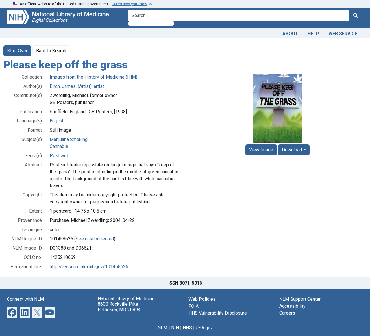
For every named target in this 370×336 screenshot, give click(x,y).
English (57, 121)
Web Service (342, 33)
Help (313, 33)
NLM (162, 328)
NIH (175, 328)
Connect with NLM (25, 299)
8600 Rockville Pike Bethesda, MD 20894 (119, 306)
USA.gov (204, 328)
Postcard (59, 155)
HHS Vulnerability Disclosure (217, 313)
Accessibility (292, 306)
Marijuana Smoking (69, 139)
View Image (261, 150)
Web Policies (202, 299)
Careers (287, 313)
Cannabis (59, 146)
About (290, 33)
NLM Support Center (300, 299)
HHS (187, 328)
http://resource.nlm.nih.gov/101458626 (89, 266)
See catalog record (95, 239)
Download (292, 150)
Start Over (17, 50)
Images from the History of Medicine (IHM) (93, 77)
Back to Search (51, 50)
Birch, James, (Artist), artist (77, 86)
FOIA (193, 306)
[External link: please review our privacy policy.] (12, 312)
